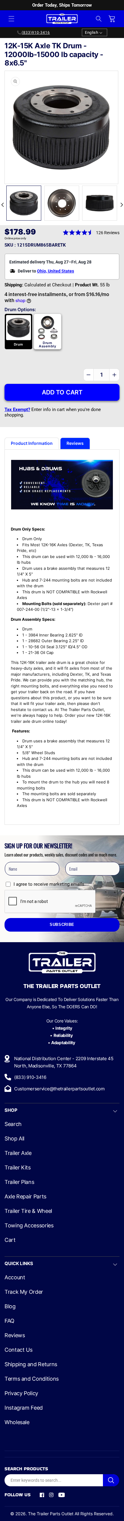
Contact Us (18, 1350)
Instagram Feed (24, 1408)
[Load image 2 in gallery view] (61, 203)
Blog (10, 1306)
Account (15, 1277)
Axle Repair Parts (25, 1196)
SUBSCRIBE (62, 925)
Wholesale (17, 1422)
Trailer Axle (18, 1153)
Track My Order (24, 1292)
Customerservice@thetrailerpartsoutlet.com (59, 1089)
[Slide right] (121, 204)
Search (13, 1124)
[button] (11, 19)
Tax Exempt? (17, 409)
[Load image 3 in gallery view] (99, 203)
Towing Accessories (29, 1225)
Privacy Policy (21, 1393)
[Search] (111, 1480)
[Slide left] (2, 204)
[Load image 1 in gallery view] (23, 203)
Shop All (14, 1138)
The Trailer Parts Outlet (50, 1513)
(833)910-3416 (36, 32)
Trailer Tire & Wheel (28, 1211)
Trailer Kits (18, 1167)
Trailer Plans (19, 1182)
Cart (10, 1240)
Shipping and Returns (31, 1364)
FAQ (9, 1321)
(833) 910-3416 (30, 1077)
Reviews (15, 1335)
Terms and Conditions (32, 1379)
